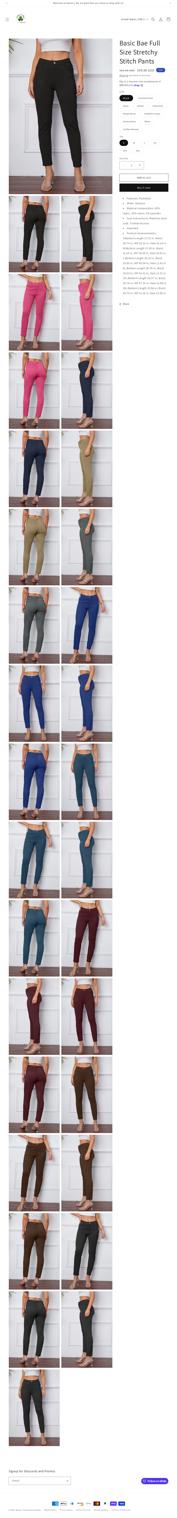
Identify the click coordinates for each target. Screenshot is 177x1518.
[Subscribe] (67, 1481)
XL (157, 143)
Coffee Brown (133, 130)
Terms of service (83, 1510)
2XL (127, 151)
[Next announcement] (170, 3)
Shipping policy (101, 1510)
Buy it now (143, 187)
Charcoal (160, 106)
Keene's (19, 1510)
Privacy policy (66, 1510)
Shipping (123, 75)
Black (126, 98)
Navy (127, 106)
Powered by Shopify (32, 1510)
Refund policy (50, 1510)
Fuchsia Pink (147, 98)
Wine (149, 122)
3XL (140, 151)
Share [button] (126, 303)
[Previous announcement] (7, 3)
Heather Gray (154, 114)
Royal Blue (131, 114)
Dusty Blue (131, 122)
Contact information (121, 1510)
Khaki (142, 106)
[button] (7, 19)
